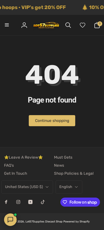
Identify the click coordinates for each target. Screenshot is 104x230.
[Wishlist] (82, 25)
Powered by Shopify (76, 221)
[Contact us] (10, 219)
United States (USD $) (24, 187)
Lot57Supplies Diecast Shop (44, 221)
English (65, 187)
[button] (7, 25)
